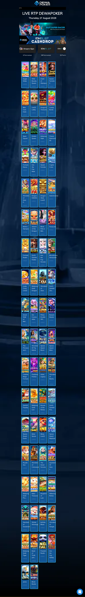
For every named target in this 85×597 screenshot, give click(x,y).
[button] (64, 48)
